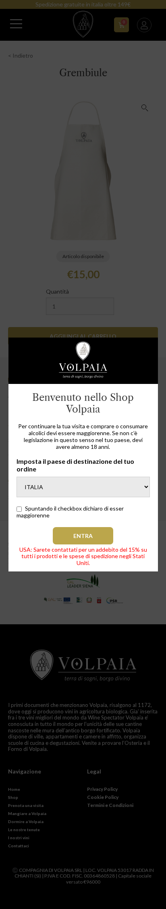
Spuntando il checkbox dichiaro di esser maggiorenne (70, 512)
